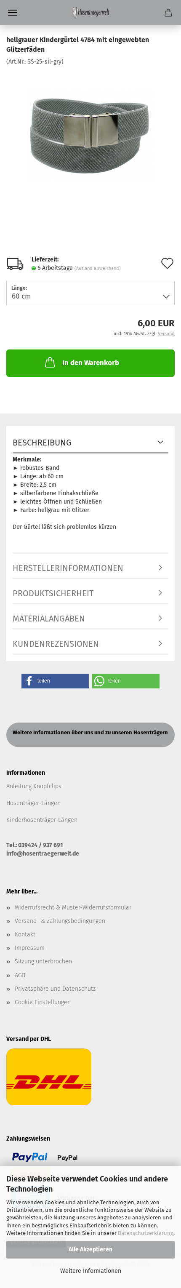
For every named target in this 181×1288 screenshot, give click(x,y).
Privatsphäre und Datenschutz (55, 988)
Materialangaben (49, 618)
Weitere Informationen (90, 1271)
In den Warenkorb (90, 362)
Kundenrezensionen (56, 644)
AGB (20, 975)
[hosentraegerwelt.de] (90, 12)
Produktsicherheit (53, 593)
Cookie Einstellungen (43, 1002)
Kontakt (25, 934)
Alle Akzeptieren (90, 1249)
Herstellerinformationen (68, 568)
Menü (12, 12)
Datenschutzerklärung (145, 1233)
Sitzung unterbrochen (43, 961)
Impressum (30, 948)
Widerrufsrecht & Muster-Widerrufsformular (73, 907)
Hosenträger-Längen (33, 803)
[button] (55, 681)
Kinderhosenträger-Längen (41, 820)
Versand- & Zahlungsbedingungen (60, 921)
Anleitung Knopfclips (33, 786)
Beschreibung (42, 442)
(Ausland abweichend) (98, 268)
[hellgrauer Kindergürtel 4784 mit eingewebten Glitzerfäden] (90, 128)
